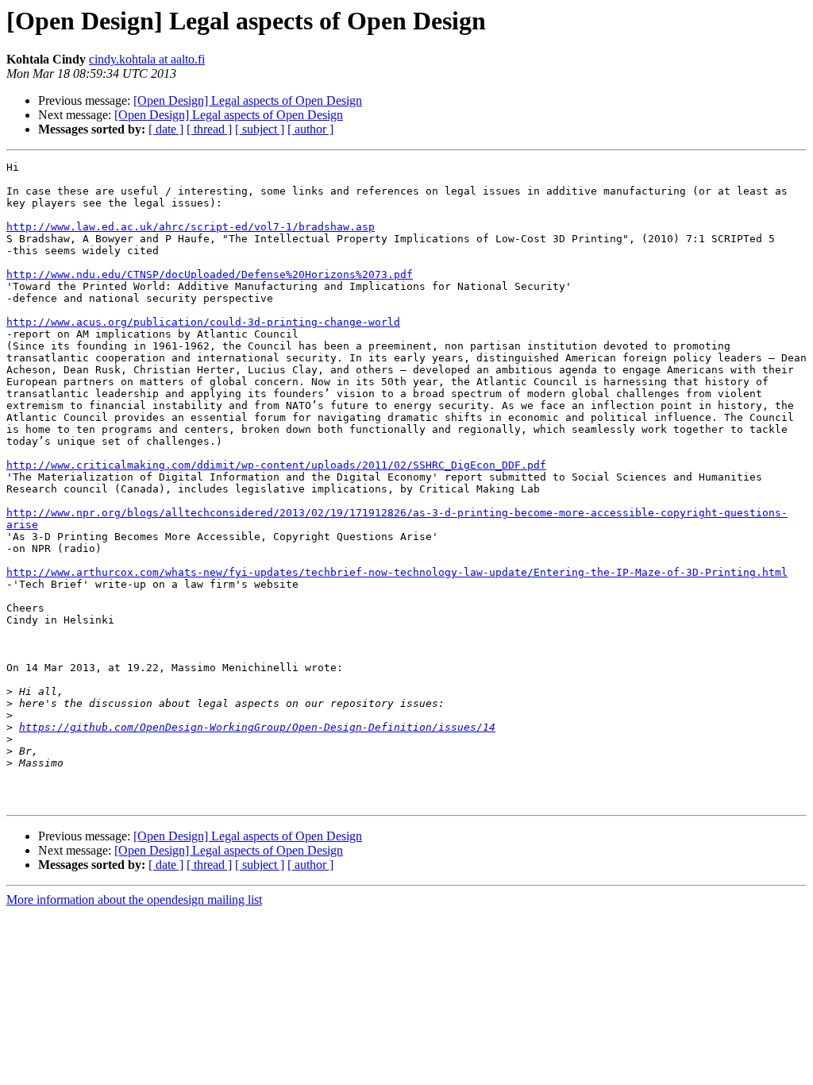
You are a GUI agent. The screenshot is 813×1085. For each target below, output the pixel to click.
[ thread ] (209, 129)
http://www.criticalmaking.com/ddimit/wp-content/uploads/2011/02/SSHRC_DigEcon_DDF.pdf (276, 465)
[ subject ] (259, 129)
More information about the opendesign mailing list (134, 899)
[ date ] (165, 129)
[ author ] (310, 129)
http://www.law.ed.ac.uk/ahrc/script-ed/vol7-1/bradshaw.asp (190, 227)
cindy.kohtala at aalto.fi (147, 59)
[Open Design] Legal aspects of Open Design (247, 100)
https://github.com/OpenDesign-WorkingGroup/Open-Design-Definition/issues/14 (257, 727)
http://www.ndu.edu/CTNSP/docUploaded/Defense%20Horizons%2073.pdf (209, 274)
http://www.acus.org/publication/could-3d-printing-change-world (203, 322)
